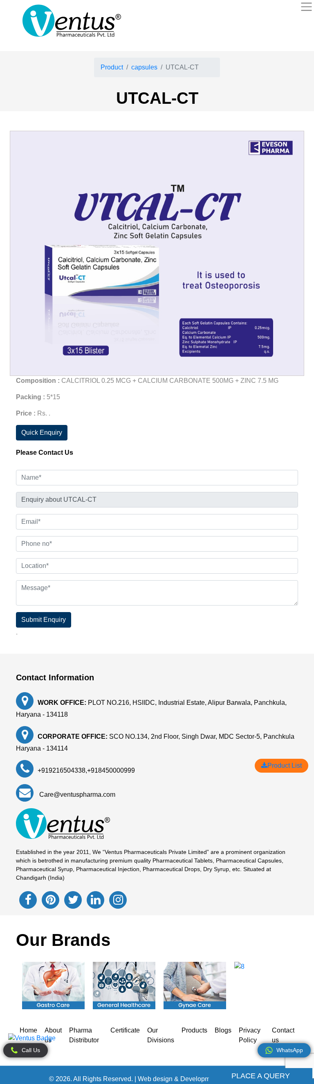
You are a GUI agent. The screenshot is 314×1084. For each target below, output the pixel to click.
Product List (284, 765)
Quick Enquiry (41, 432)
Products (194, 1030)
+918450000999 (111, 770)
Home (28, 1030)
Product (112, 67)
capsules (144, 67)
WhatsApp (289, 1050)
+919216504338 (61, 770)
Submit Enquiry (43, 619)
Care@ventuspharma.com (76, 794)
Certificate (125, 1030)
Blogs (223, 1030)
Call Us (31, 1050)
